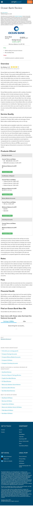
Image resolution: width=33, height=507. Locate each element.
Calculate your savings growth (10, 351)
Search (20, 429)
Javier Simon (5, 12)
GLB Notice (21, 463)
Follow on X (6, 458)
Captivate (21, 436)
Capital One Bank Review (9, 378)
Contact (3, 429)
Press (20, 443)
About (20, 432)
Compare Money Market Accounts (11, 357)
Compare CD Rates (7, 360)
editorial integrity (18, 16)
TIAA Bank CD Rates (7, 410)
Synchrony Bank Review (8, 387)
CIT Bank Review (6, 381)
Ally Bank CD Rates (7, 398)
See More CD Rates (7, 413)
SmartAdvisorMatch (23, 445)
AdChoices (21, 461)
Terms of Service (23, 456)
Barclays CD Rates (7, 401)
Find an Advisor (30, 2)
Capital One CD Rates (8, 404)
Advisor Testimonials (23, 441)
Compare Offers (7, 172)
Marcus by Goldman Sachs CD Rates (12, 407)
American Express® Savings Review (11, 375)
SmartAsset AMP (23, 438)
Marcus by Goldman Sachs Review (11, 384)
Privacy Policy (22, 458)
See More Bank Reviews (8, 391)
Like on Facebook (7, 456)
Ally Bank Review (6, 372)
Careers (3, 432)
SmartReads (22, 434)
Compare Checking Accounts (10, 363)
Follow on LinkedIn (7, 461)
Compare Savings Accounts (9, 354)
